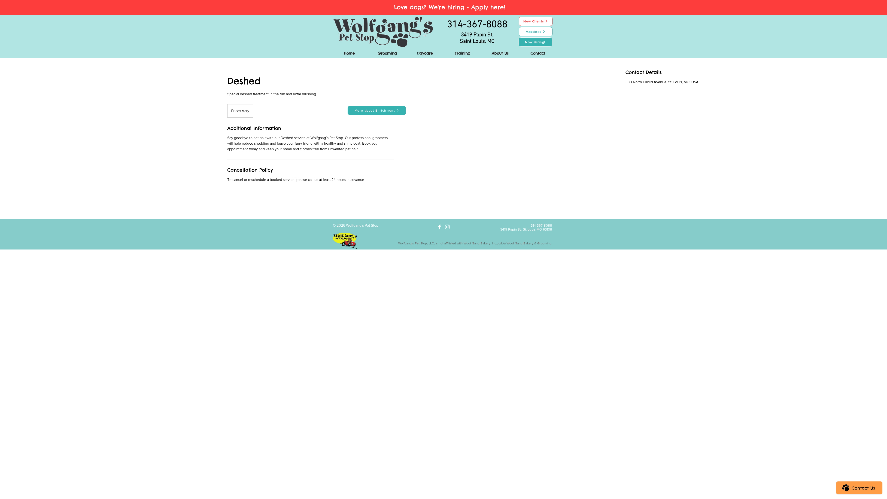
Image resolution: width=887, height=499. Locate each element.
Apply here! (488, 7)
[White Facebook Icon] (439, 227)
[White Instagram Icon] (447, 227)
